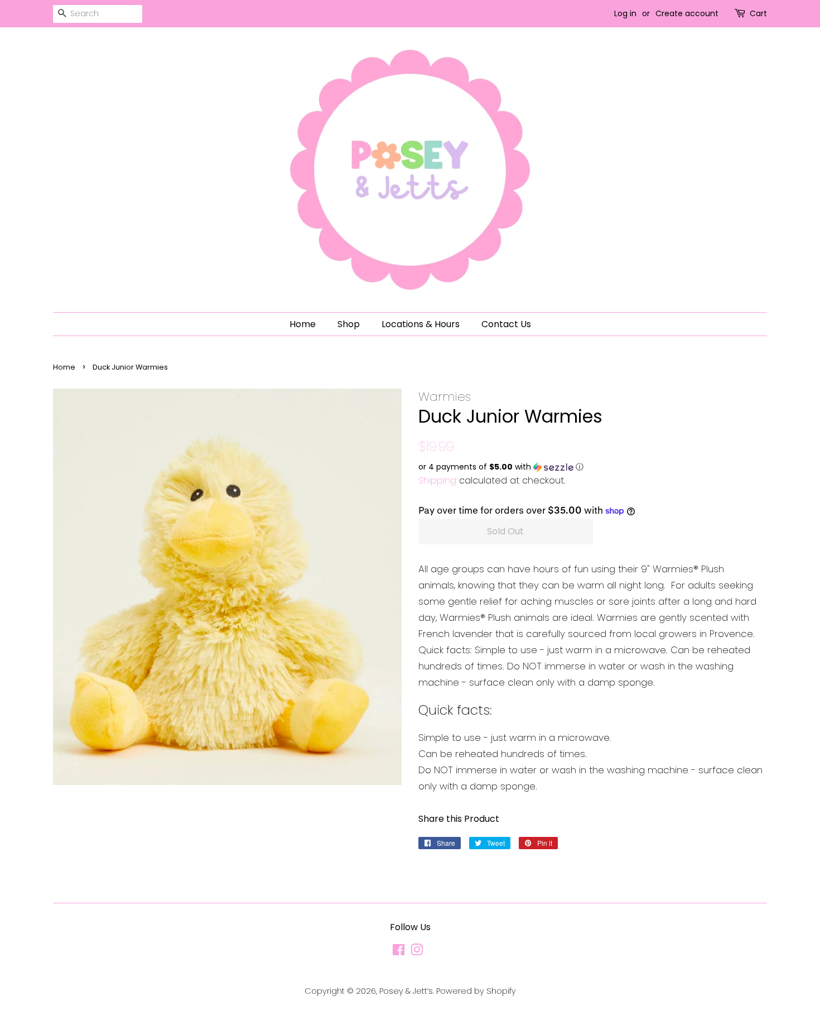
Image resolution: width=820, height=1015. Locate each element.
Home (303, 324)
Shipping (437, 480)
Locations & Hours (421, 324)
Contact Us (506, 324)
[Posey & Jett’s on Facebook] (398, 951)
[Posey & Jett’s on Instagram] (417, 951)
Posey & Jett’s (406, 991)
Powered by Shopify (476, 991)
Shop (348, 324)
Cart (758, 13)
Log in (625, 13)
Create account (686, 13)
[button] (592, 467)
